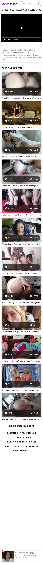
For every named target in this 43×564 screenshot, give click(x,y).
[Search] (37, 3)
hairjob (27, 437)
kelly (8, 446)
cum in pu (16, 437)
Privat (10, 3)
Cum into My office (21, 451)
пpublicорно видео (17, 442)
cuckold (17, 446)
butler (32, 442)
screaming (12, 433)
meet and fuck (31, 446)
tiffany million (28, 433)
